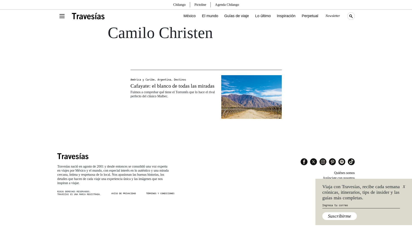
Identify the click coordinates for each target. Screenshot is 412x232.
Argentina (164, 79)
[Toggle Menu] (62, 16)
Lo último (263, 16)
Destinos (180, 79)
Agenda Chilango (227, 4)
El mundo (210, 16)
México (189, 16)
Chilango (179, 4)
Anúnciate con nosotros (339, 178)
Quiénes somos (344, 173)
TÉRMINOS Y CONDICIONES (160, 193)
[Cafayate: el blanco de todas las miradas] (251, 97)
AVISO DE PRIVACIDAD (123, 193)
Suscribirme (339, 216)
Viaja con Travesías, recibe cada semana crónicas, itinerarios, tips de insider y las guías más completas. (361, 192)
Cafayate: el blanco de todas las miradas (172, 86)
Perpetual (310, 16)
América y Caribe (142, 79)
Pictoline (200, 4)
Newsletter (333, 16)
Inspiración (286, 16)
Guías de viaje (236, 16)
